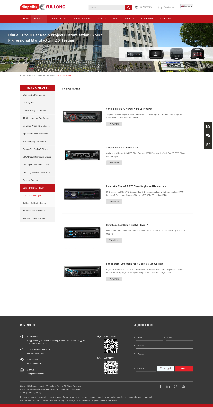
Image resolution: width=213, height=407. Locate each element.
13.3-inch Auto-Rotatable (34, 211)
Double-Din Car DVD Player (35, 149)
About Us (102, 18)
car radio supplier (41, 400)
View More (114, 124)
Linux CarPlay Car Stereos (34, 110)
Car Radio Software (81, 18)
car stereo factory (79, 397)
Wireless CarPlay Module (34, 95)
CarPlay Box (28, 103)
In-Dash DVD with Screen (34, 203)
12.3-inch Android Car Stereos (36, 118)
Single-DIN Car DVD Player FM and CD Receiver (129, 108)
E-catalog (164, 18)
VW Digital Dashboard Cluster (36, 165)
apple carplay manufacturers (104, 400)
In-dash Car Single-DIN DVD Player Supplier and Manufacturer (136, 186)
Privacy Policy (35, 393)
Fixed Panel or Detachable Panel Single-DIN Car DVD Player (135, 263)
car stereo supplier (39, 397)
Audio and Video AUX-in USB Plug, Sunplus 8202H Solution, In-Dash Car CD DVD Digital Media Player (145, 155)
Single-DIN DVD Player (45, 76)
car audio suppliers (97, 397)
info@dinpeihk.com (170, 7)
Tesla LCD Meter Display (34, 218)
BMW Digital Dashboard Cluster (37, 157)
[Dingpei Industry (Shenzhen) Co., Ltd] (42, 7)
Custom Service (147, 18)
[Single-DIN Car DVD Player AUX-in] (82, 155)
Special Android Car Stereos (35, 134)
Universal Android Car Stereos (36, 126)
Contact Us (129, 18)
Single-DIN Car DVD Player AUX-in (122, 147)
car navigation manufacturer (78, 400)
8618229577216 (34, 364)
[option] (106, 47)
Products (38, 18)
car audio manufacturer (117, 397)
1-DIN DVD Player (32, 196)
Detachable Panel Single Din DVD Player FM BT (128, 224)
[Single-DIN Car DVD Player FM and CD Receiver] (82, 116)
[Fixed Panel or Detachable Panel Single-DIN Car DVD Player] (82, 271)
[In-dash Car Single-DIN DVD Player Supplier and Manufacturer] (82, 194)
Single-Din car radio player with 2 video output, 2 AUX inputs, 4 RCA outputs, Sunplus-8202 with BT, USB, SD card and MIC (144, 116)
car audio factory (136, 397)
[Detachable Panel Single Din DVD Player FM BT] (82, 233)
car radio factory (57, 400)
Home (25, 18)
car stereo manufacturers (60, 397)
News (116, 18)
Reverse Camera (30, 180)
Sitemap (23, 393)
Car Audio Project (58, 18)
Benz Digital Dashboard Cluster (37, 172)
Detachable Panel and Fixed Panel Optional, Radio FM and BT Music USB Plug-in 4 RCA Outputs (145, 232)
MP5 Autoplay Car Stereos (34, 141)
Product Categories (38, 88)
